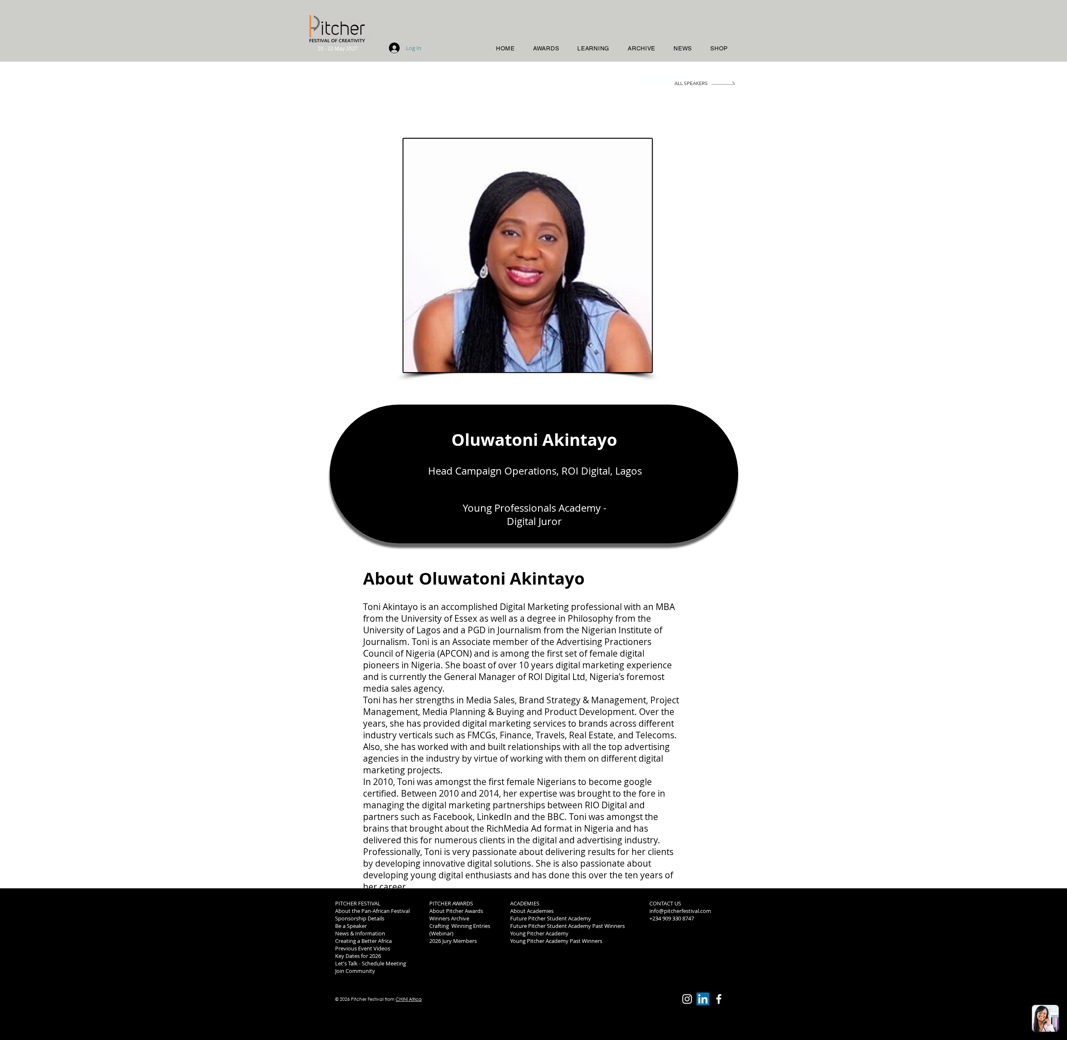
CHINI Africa (409, 999)
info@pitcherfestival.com (680, 911)
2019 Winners (666, 941)
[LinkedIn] (702, 998)
